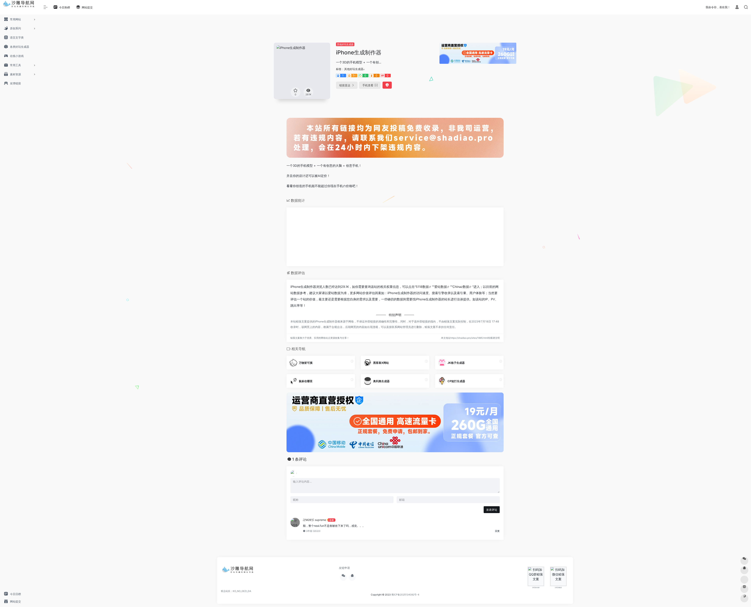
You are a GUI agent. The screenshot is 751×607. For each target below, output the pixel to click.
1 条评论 (299, 459)
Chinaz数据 (461, 287)
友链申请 (344, 567)
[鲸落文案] (238, 571)
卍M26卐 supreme (314, 519)
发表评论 (491, 509)
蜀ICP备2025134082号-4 (405, 594)
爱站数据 (440, 287)
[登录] (737, 7)
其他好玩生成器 (345, 44)
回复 (497, 531)
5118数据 (422, 287)
